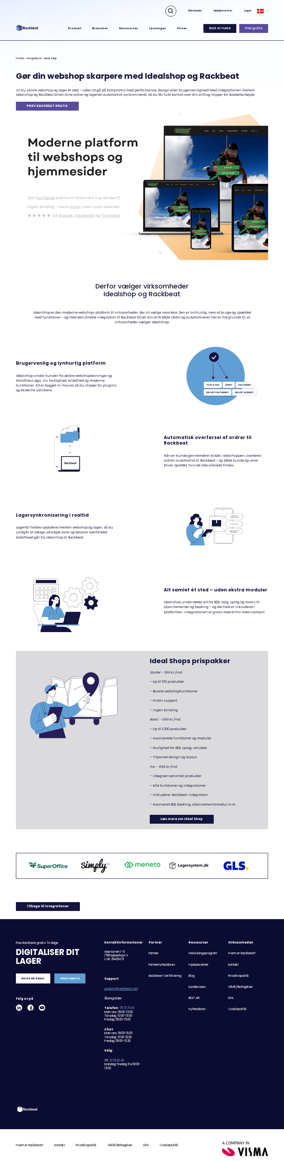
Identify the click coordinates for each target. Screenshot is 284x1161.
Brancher (100, 28)
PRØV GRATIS (70, 978)
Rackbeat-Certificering (165, 976)
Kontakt (233, 965)
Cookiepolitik (237, 1009)
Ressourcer (128, 28)
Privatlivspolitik (238, 976)
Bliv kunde (195, 10)
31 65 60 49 (116, 1061)
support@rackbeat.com (121, 989)
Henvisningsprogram (203, 953)
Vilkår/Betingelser (240, 987)
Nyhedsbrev (197, 1009)
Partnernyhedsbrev (162, 965)
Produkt (74, 28)
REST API (194, 998)
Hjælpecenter (222, 10)
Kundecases (197, 987)
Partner (154, 953)
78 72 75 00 (127, 1008)
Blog (192, 976)
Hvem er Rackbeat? (242, 953)
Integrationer (34, 58)
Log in (247, 10)
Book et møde (220, 28)
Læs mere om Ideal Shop (181, 819)
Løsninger (157, 28)
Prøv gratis (254, 28)
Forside (20, 58)
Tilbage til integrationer (48, 906)
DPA (230, 998)
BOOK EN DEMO (32, 978)
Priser (182, 28)
